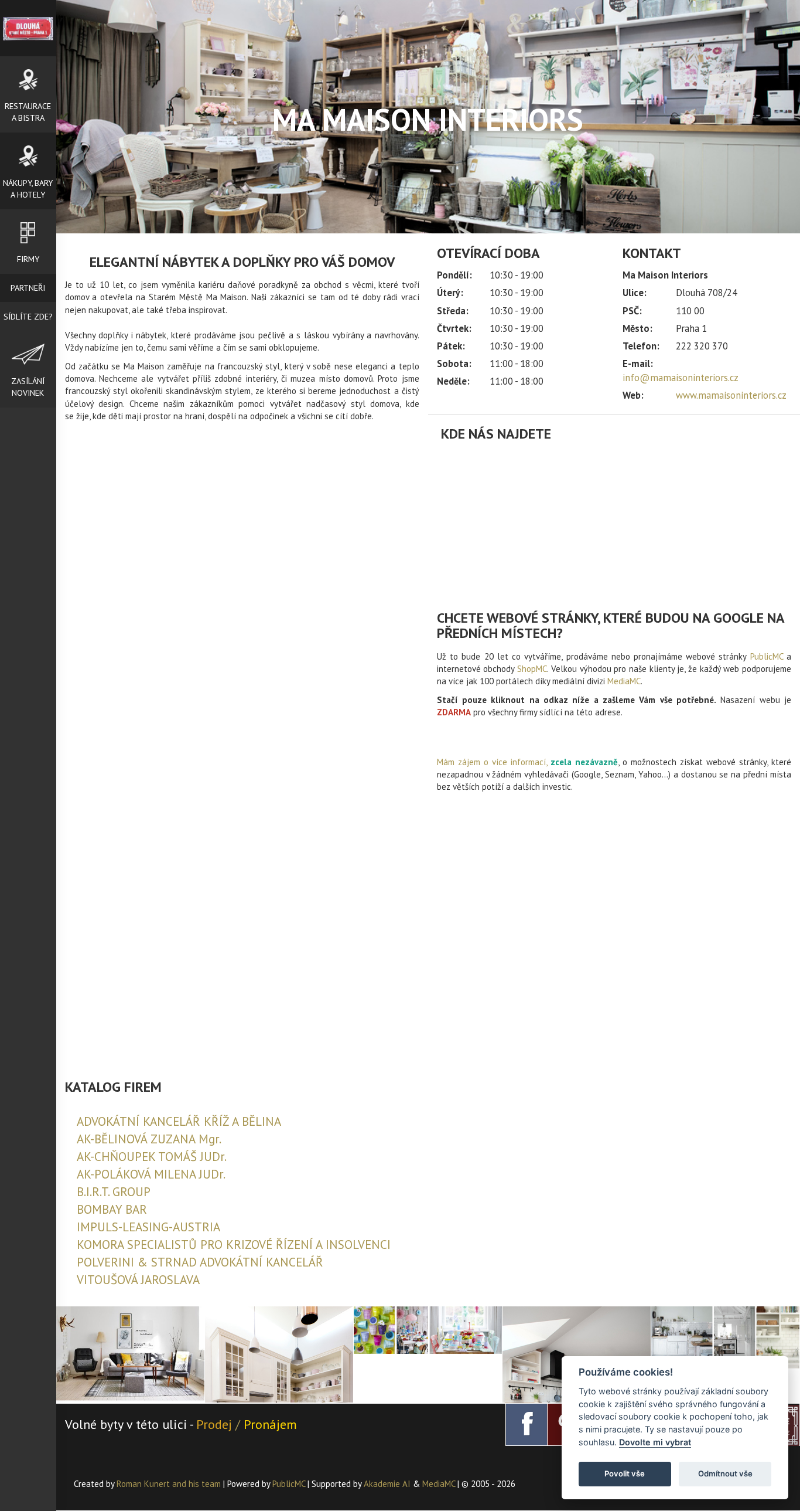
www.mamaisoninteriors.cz (731, 395)
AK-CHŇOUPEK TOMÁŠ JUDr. (152, 1156)
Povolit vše (624, 1473)
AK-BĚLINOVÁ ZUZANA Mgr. (149, 1139)
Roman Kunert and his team (170, 1483)
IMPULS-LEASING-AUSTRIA (148, 1227)
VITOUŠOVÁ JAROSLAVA (138, 1280)
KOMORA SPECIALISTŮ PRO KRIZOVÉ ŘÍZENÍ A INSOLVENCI (234, 1244)
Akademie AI (387, 1483)
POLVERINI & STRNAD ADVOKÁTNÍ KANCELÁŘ (200, 1262)
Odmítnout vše (725, 1473)
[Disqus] (242, 602)
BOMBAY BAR (112, 1209)
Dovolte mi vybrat (655, 1442)
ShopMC (532, 668)
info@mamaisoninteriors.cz (681, 377)
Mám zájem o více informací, (492, 762)
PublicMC (766, 656)
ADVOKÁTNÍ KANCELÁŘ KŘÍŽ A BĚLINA (179, 1121)
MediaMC (624, 681)
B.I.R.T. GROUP (114, 1192)
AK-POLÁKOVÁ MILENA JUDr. (151, 1174)
